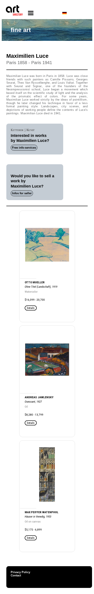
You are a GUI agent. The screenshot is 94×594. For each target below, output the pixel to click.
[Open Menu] (30, 13)
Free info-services (24, 147)
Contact (16, 575)
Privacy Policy (20, 572)
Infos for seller (22, 193)
